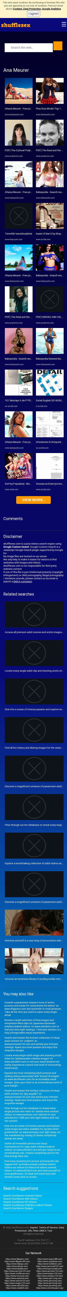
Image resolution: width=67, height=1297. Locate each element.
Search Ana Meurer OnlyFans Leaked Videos (27, 1205)
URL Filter (33, 1230)
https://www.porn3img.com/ (50, 1283)
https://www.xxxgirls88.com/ (49, 1259)
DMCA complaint (22, 581)
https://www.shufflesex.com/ (17, 1273)
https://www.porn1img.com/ (50, 1278)
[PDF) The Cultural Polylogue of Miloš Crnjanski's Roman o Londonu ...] (19, 144)
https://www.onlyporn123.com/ (49, 1276)
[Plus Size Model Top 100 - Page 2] (50, 103)
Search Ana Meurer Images (18, 1208)
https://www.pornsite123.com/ (17, 1271)
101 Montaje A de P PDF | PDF (22, 400)
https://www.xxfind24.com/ (17, 1285)
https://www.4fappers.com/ (17, 1259)
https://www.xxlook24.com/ (17, 1288)
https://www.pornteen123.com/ (49, 1271)
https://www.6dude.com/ (17, 1266)
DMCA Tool (45, 1230)
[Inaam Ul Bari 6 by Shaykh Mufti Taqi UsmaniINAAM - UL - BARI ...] (50, 228)
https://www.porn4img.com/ (50, 1285)
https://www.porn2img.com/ (50, 1281)
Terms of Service (48, 1227)
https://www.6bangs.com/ (17, 1264)
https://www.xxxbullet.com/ (17, 1278)
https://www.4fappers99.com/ (17, 1261)
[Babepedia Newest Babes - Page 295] (50, 353)
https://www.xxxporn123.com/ (17, 1283)
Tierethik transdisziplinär (18, 233)
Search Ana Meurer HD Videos (19, 1201)
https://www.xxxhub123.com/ (17, 1281)
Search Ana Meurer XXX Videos (20, 1198)
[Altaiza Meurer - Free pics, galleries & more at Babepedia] (19, 103)
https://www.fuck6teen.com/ (50, 1264)
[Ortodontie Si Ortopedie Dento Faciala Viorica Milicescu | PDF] (50, 436)
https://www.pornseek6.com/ (49, 1269)
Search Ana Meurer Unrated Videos (22, 1195)
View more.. (33, 500)
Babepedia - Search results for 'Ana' (24, 358)
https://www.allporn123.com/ (49, 1273)
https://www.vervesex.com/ (17, 1276)
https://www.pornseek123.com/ (49, 1266)
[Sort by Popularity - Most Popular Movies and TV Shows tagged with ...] (19, 478)
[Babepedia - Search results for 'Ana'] (19, 353)
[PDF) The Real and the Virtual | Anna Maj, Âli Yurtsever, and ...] (50, 144)
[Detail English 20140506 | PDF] (50, 394)
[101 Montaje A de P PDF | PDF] (19, 394)
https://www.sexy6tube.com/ (49, 1261)
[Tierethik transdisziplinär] (19, 228)
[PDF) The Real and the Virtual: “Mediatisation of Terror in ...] (19, 311)
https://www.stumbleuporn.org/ (49, 1288)
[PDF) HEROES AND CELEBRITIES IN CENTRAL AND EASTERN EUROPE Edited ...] (50, 311)
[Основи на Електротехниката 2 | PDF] (50, 478)
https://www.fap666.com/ (17, 1269)
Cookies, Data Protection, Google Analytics (37, 8)
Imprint (34, 1227)
